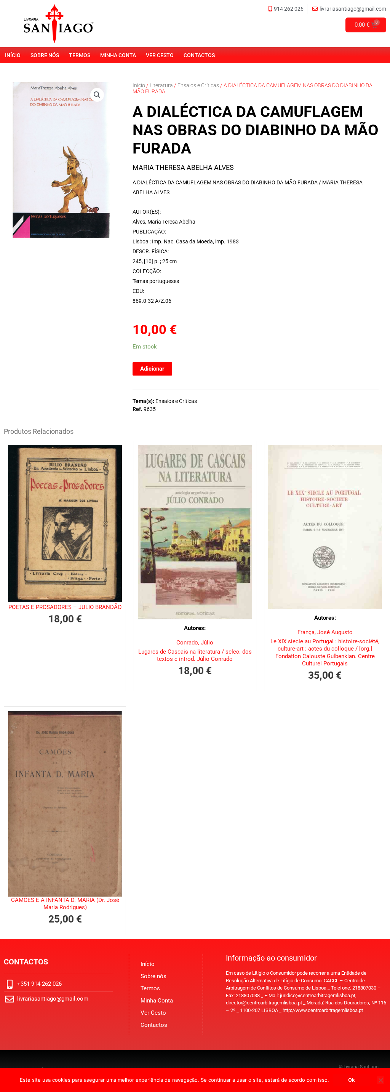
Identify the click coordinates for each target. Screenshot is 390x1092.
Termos (79, 55)
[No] (380, 1080)
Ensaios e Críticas (198, 85)
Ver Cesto (160, 55)
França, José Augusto (325, 632)
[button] (97, 95)
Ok (351, 1080)
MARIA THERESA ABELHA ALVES (183, 167)
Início (13, 55)
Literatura (161, 85)
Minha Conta (118, 55)
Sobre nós (44, 55)
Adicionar (152, 368)
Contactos (199, 55)
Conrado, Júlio (194, 642)
